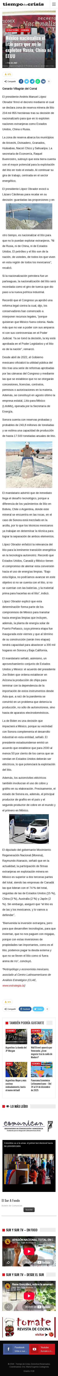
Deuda (9, 1063)
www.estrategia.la (13, 985)
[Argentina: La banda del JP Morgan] (16, 1036)
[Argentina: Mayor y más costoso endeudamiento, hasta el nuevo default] (16, 1069)
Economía (25, 30)
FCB (32, 1371)
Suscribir (29, 1210)
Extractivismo (12, 30)
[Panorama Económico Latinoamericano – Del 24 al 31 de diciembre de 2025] (42, 1069)
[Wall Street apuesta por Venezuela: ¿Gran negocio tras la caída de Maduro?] (42, 1036)
